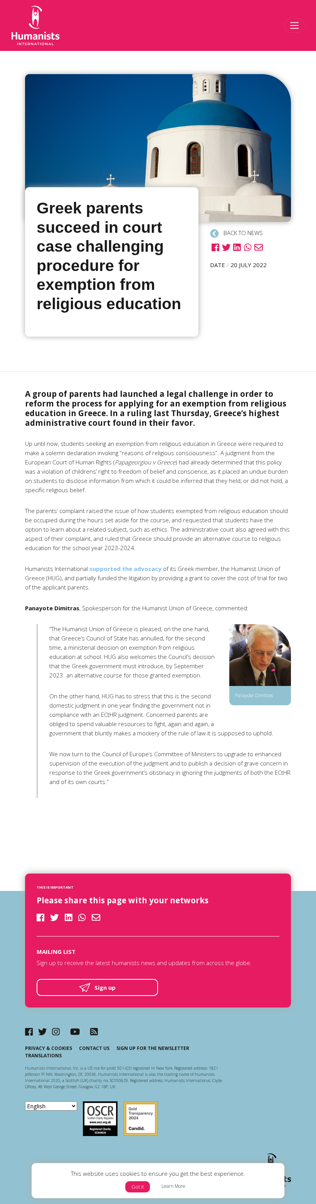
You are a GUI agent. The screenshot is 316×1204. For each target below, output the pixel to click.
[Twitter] (42, 1032)
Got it (137, 1186)
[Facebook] (29, 1032)
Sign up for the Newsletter (152, 1048)
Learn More (173, 1186)
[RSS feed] (94, 1032)
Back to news (242, 233)
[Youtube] (75, 1032)
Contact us (94, 1048)
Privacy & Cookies (48, 1048)
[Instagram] (56, 1032)
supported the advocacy (125, 568)
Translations (43, 1055)
